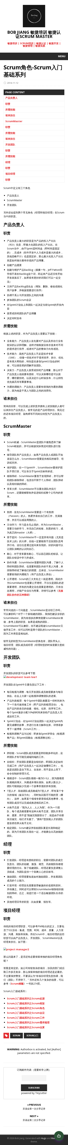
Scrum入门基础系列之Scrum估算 (26, 1027)
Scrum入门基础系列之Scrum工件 (26, 1017)
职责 (7, 103)
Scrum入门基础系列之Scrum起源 (26, 998)
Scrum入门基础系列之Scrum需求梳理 (28, 1022)
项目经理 (10, 173)
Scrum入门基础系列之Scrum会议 (26, 1012)
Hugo (43, 1138)
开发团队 (10, 144)
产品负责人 (11, 97)
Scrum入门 (32, 1035)
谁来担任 (10, 115)
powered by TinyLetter (34, 1093)
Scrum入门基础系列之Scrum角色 (26, 1008)
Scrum (16, 1035)
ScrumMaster (13, 121)
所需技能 (10, 109)
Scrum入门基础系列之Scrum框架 (26, 1003)
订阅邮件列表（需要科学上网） (34, 1069)
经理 (7, 162)
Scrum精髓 (17, 983)
